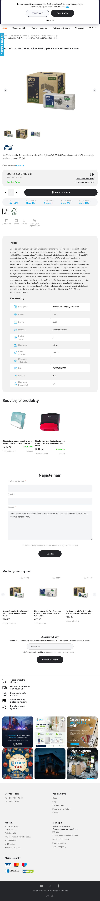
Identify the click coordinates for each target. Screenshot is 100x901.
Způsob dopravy (58, 847)
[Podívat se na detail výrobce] (8, 146)
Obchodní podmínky (60, 839)
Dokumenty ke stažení (61, 809)
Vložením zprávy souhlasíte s (49, 544)
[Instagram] (49, 886)
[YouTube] (40, 886)
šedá (54, 321)
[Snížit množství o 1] (5, 191)
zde (66, 6)
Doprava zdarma (58, 843)
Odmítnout (36, 13)
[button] (5, 89)
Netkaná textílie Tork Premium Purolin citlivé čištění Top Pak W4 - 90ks (43, 612)
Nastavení (49, 20)
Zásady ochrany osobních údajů (64, 836)
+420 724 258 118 (12, 848)
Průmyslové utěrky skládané (65, 305)
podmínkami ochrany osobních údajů (61, 544)
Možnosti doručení (83, 177)
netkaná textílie (59, 328)
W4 (53, 374)
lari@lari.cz (10, 844)
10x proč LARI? (57, 805)
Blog (53, 802)
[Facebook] (57, 886)
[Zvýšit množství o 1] (16, 191)
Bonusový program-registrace (64, 829)
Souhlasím (61, 13)
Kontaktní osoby (11, 826)
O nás (54, 798)
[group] (45, 600)
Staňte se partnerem (60, 826)
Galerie (54, 813)
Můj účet (55, 832)
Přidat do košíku (61, 191)
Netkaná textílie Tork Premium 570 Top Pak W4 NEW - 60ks (74, 611)
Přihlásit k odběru (49, 661)
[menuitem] (6, 28)
